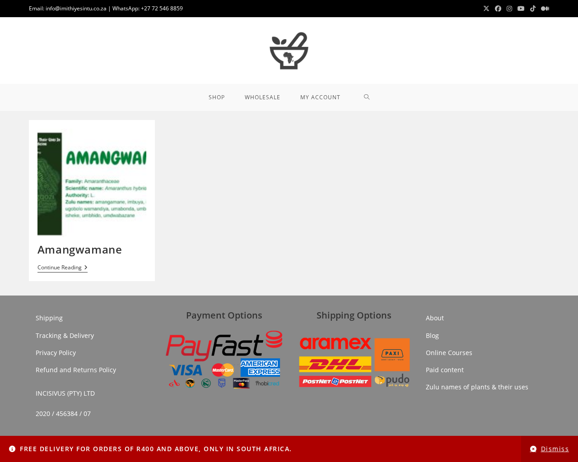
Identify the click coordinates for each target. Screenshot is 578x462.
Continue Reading (62, 268)
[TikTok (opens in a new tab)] (532, 8)
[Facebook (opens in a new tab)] (498, 8)
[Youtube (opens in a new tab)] (521, 8)
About (435, 318)
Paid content (445, 369)
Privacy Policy (56, 352)
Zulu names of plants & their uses (477, 387)
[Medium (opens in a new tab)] (543, 8)
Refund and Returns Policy (76, 369)
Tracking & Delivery (65, 335)
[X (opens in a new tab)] (486, 8)
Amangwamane (79, 249)
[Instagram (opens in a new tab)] (509, 8)
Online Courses (449, 352)
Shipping (49, 318)
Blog (432, 335)
